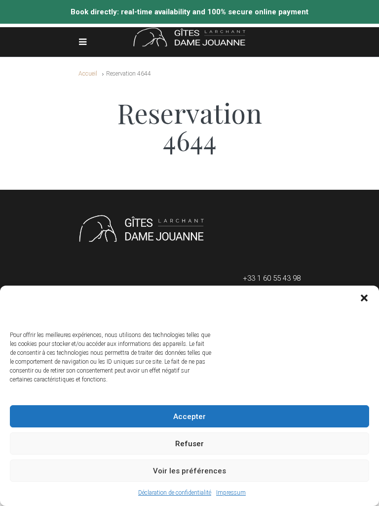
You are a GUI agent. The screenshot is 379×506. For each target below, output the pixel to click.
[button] (364, 298)
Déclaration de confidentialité (174, 492)
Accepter (189, 416)
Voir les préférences (189, 470)
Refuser (189, 443)
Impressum (231, 492)
